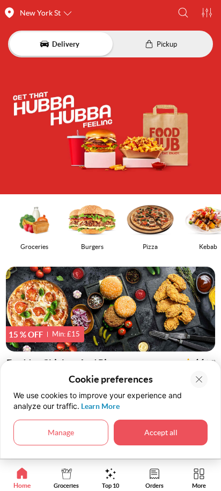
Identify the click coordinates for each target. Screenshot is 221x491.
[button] (183, 13)
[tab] (22, 478)
